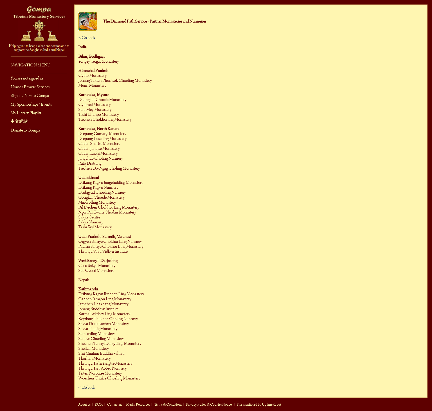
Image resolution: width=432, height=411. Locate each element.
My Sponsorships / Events (31, 104)
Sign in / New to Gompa (30, 95)
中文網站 (19, 121)
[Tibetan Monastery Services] (37, 27)
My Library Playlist (26, 112)
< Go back (86, 37)
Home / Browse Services (30, 86)
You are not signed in (27, 78)
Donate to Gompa (25, 130)
